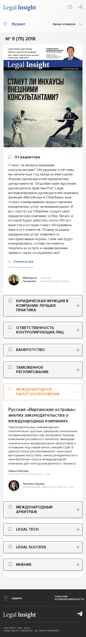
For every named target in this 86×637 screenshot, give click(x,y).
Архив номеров (64, 24)
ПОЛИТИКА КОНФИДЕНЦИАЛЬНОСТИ (69, 598)
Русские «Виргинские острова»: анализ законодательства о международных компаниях (42, 415)
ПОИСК (71, 7)
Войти (80, 7)
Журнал (18, 24)
